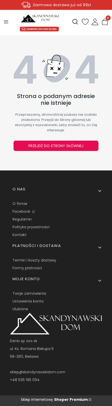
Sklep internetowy (54, 399)
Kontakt (20, 234)
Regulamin (22, 219)
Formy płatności (27, 268)
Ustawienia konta (28, 301)
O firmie (20, 203)
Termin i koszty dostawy (34, 260)
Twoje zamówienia (29, 293)
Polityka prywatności (31, 227)
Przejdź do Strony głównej (55, 145)
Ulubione (20, 309)
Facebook (22, 211)
